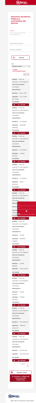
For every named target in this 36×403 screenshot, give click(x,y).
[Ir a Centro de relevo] (26, 214)
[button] (21, 57)
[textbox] (21, 44)
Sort (12, 64)
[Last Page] (28, 366)
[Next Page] (28, 364)
